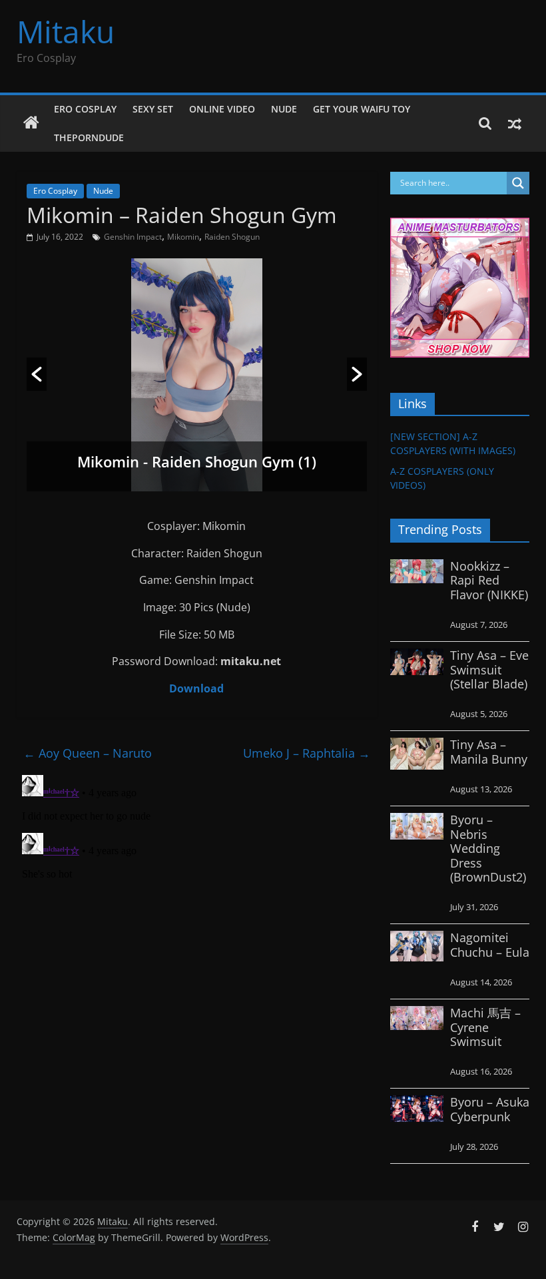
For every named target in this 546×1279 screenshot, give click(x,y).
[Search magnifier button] (518, 183)
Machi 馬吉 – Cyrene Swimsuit (485, 1027)
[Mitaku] (31, 123)
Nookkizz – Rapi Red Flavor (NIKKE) (489, 580)
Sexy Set (153, 109)
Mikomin (183, 236)
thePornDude (89, 137)
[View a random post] (514, 123)
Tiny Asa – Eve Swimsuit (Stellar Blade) (489, 669)
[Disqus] (197, 936)
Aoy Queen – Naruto (87, 753)
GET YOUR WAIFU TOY (361, 109)
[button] (37, 374)
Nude (284, 109)
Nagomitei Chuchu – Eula (489, 944)
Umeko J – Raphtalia (306, 753)
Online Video (222, 109)
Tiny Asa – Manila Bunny (488, 751)
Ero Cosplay (85, 109)
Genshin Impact (133, 236)
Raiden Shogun (232, 236)
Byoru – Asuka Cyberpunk (489, 1109)
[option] (197, 374)
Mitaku (66, 31)
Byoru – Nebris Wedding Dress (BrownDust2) (488, 848)
